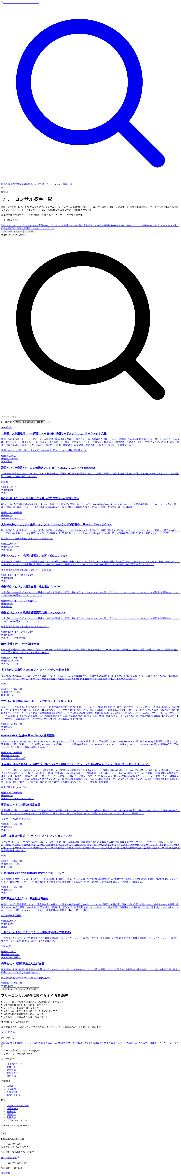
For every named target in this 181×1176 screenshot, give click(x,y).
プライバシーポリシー (18, 1120)
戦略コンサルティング (12, 225)
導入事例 (11, 1089)
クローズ (30, 232)
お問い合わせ (13, 1095)
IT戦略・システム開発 (135, 225)
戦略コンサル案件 (10, 1043)
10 (35, 989)
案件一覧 (11, 1067)
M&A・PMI (118, 225)
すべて (7, 232)
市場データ (12, 1108)
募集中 (18, 232)
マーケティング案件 (169, 1043)
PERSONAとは (14, 1064)
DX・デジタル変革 (33, 225)
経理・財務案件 (125, 1043)
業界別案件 (27, 184)
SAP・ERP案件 (55, 1043)
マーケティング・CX (43, 228)
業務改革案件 (70, 1043)
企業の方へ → (47, 184)
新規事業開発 (106, 225)
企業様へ (11, 1086)
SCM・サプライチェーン (159, 225)
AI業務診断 (12, 1092)
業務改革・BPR (91, 225)
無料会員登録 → (9, 1032)
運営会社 (11, 1114)
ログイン (58, 184)
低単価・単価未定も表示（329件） (29, 422)
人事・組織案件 (151, 1043)
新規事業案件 (111, 1043)
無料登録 (67, 184)
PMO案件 (43, 1043)
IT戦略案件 (98, 1043)
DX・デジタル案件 (28, 1043)
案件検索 (11, 1111)
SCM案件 (138, 1043)
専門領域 (16, 184)
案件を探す (6, 184)
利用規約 (11, 1117)
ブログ (36, 184)
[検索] (90, 181)
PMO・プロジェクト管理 (55, 225)
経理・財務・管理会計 (21, 228)
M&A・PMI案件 (85, 1043)
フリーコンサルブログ (18, 1105)
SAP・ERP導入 (76, 225)
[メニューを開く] (2, 187)
